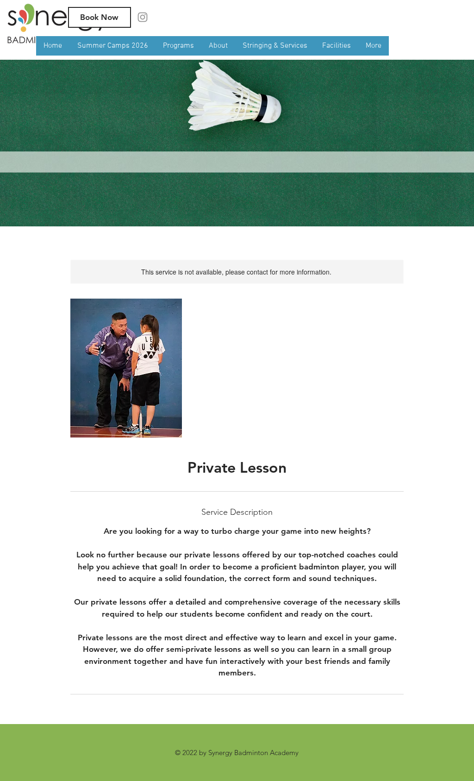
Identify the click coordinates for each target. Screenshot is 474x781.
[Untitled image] (126, 368)
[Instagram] (142, 17)
